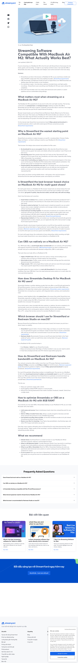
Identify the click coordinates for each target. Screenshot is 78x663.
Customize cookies (62, 657)
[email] (8, 15)
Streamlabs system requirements (60, 289)
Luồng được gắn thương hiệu (9, 639)
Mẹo (63, 2)
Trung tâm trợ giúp (32, 639)
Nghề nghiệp (8, 656)
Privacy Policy (68, 650)
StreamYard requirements (61, 78)
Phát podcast (5, 649)
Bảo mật (4, 661)
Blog (31, 634)
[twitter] (8, 23)
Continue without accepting (70, 629)
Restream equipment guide (31, 229)
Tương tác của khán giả (8, 647)
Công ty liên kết (32, 637)
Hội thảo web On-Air (7, 651)
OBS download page (45, 247)
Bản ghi (4, 642)
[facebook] (8, 19)
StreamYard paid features (53, 216)
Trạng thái (4, 659)
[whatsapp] (8, 27)
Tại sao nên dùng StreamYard (9, 634)
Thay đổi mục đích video (8, 654)
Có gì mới (30, 642)
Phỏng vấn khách (6, 644)
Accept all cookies (62, 653)
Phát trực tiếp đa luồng (8, 637)
